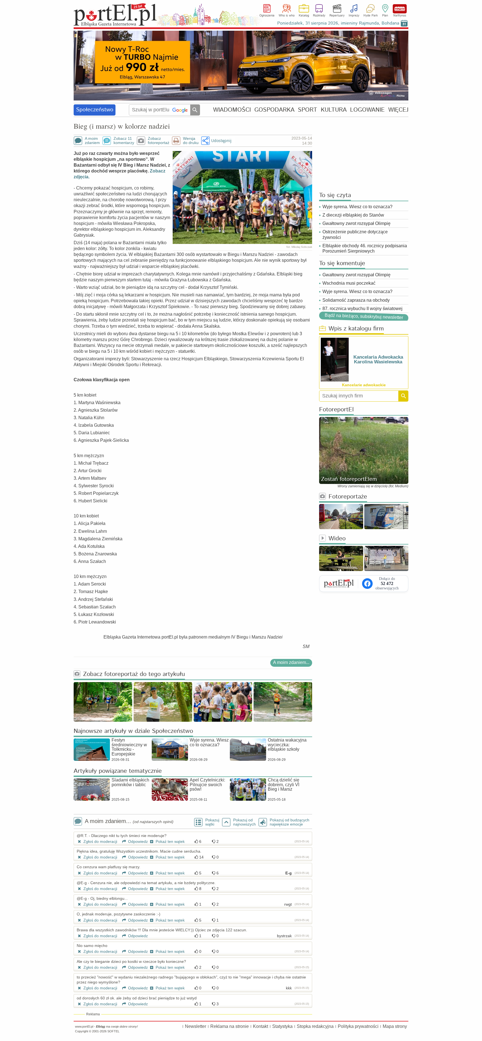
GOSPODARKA (274, 109)
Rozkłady (319, 15)
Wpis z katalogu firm (356, 329)
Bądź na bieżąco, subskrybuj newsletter (364, 316)
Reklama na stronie (229, 1026)
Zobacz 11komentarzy (124, 140)
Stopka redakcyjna (315, 1026)
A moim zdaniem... (291, 662)
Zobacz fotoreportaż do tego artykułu (134, 674)
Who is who (287, 15)
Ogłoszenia (266, 15)
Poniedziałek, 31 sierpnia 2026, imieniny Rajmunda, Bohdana (338, 23)
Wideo (337, 538)
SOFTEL (113, 1031)
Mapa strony (395, 1026)
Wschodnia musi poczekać (348, 283)
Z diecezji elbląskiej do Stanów (353, 215)
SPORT (307, 109)
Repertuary (336, 15)
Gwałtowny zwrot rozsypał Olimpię (356, 223)
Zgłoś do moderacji (99, 841)
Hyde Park (370, 15)
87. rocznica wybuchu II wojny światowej (362, 308)
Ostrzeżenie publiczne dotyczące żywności (355, 234)
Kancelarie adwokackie (364, 385)
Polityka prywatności (358, 1026)
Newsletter (195, 1026)
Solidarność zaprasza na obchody (356, 300)
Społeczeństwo (94, 110)
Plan (385, 15)
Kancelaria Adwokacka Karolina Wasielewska (378, 359)
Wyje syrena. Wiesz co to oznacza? (357, 206)
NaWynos (400, 8)
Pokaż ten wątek (170, 841)
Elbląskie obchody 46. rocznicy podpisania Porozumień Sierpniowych (364, 248)
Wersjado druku (191, 140)
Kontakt (260, 1026)
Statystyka (282, 1026)
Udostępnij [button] (221, 140)
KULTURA (334, 109)
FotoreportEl (336, 410)
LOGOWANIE (367, 109)
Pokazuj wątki (212, 822)
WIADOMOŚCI (232, 109)
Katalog (304, 15)
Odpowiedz (137, 841)
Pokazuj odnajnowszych (244, 822)
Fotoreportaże (348, 497)
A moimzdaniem (92, 140)
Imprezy (354, 15)
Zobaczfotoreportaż (158, 140)
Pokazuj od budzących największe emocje (289, 822)
